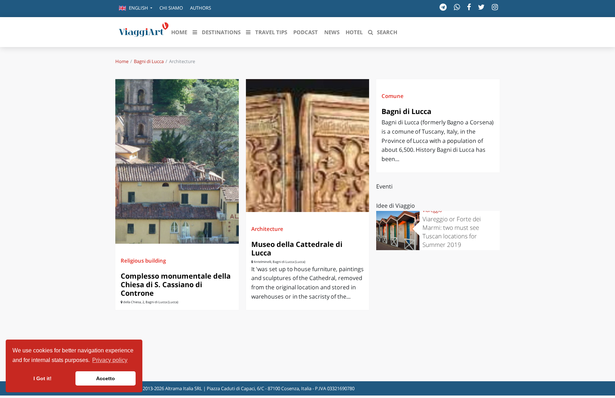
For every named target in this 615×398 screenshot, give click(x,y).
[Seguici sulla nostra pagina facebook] (469, 7)
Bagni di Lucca (149, 61)
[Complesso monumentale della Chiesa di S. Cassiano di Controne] (177, 161)
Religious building (143, 260)
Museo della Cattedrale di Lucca (296, 248)
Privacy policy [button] (109, 360)
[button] (135, 9)
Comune (393, 95)
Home (121, 61)
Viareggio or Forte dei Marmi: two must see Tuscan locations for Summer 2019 (451, 232)
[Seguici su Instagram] (495, 7)
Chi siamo (171, 8)
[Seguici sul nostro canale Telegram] (443, 7)
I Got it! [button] (42, 378)
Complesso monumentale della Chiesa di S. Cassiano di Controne (176, 284)
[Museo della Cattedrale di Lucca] (307, 145)
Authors (200, 8)
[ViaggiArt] (144, 31)
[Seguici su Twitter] (481, 7)
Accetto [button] (105, 378)
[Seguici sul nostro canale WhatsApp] (457, 7)
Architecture (267, 228)
